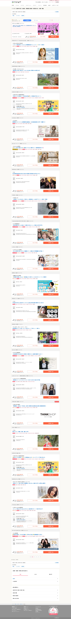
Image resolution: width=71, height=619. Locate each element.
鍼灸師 (49, 5)
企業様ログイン (57, 0)
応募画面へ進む (53, 36)
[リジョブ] (16, 2)
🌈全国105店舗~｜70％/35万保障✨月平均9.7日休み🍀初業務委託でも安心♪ (27, 534)
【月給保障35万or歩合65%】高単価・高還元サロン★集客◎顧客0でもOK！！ (28, 354)
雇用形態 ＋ (23, 15)
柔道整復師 (45, 5)
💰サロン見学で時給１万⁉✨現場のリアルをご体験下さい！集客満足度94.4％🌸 (28, 147)
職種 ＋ (14, 15)
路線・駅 (50, 574)
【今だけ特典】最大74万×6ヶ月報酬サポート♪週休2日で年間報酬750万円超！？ (28, 251)
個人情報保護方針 (38, 609)
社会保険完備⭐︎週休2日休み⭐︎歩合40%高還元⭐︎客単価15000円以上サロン (26, 173)
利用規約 (37, 608)
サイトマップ (38, 612)
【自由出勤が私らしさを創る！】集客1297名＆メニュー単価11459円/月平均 (27, 225)
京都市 (14, 578)
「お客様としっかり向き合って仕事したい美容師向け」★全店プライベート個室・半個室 (30, 199)
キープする (43, 36)
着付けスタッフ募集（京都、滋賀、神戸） (21, 431)
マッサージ (39, 5)
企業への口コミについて (15, 611)
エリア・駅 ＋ (18, 15)
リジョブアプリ (14, 610)
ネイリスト (22, 5)
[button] (35, 50)
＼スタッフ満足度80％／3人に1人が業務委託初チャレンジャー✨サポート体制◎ (28, 44)
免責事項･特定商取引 (39, 610)
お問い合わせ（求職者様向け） (16, 609)
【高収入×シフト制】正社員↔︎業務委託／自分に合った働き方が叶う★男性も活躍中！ (29, 483)
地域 (20, 574)
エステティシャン (28, 5)
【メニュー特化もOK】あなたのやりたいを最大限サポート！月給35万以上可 (28, 508)
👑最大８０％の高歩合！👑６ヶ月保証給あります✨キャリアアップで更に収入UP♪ (29, 457)
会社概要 (37, 611)
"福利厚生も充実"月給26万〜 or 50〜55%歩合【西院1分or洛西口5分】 (26, 70)
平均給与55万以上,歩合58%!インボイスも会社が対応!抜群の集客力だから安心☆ (28, 302)
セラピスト (34, 5)
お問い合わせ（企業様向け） (28, 610)
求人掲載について (52, 0)
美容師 (13, 5)
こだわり (35, 574)
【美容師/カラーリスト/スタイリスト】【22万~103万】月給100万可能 (26, 379)
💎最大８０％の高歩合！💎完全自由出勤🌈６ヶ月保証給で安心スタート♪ (27, 96)
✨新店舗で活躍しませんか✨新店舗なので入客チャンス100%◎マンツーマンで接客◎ (29, 277)
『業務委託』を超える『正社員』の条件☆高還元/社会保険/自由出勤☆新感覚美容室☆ (29, 405)
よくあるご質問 (14, 608)
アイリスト (17, 5)
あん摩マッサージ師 (55, 5)
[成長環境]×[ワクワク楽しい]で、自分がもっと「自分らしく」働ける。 (26, 328)
